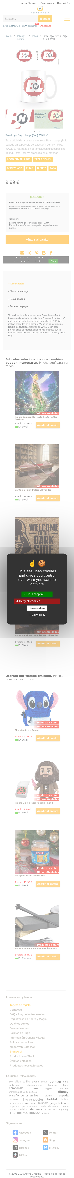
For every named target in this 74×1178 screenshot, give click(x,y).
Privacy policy (37, 614)
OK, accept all (35, 594)
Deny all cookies (29, 601)
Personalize (37, 608)
